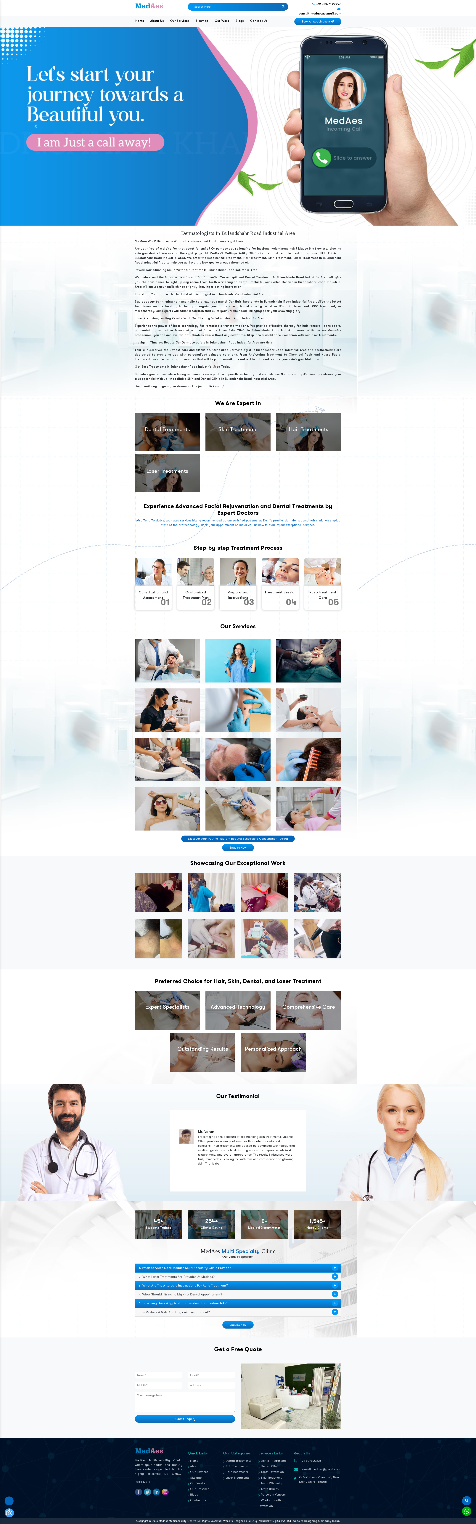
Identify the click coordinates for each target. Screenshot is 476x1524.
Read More (142, 1482)
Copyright (142, 1521)
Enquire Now (238, 848)
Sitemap (202, 21)
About (194, 1466)
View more (167, 660)
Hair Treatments (236, 1472)
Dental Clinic (269, 1466)
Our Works (197, 1483)
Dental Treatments (238, 1461)
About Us (157, 21)
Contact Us (258, 21)
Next (299, 1148)
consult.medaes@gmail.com (319, 13)
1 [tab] (235, 1170)
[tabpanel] (238, 1148)
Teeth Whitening (272, 1483)
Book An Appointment (316, 22)
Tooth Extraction (272, 1472)
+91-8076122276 (328, 4)
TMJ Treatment (271, 1478)
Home (139, 21)
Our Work (222, 21)
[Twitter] (9, 1499)
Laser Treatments (237, 1478)
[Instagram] (9, 1499)
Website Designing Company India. (316, 1521)
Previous (176, 1148)
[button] (35, 126)
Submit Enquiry (185, 1419)
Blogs (240, 21)
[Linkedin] (9, 1499)
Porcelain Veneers (273, 1495)
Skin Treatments (236, 1466)
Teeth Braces (269, 1489)
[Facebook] (9, 1499)
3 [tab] (240, 1170)
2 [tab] (238, 1170)
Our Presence (199, 1489)
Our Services (179, 21)
